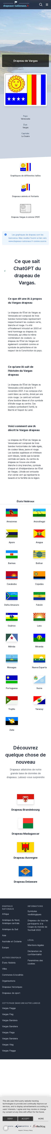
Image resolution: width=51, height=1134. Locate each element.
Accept (25, 1118)
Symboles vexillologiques (34, 913)
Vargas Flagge (9, 1008)
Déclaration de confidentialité (35, 953)
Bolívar (39, 563)
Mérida (11, 646)
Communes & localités (12, 974)
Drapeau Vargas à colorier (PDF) (25, 217)
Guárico (12, 625)
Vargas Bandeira (10, 1038)
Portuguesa (12, 688)
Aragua (39, 542)
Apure (12, 542)
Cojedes (39, 584)
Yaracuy (39, 709)
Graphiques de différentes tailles (25, 175)
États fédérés (9, 962)
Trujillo (11, 709)
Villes (4, 968)
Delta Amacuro (11, 605)
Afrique (5, 914)
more (41, 1118)
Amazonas (12, 521)
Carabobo (12, 584)
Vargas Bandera (9, 1020)
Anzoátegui (39, 521)
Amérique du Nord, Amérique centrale (11, 922)
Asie (4, 935)
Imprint (20, 1130)
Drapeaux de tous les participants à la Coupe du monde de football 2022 (38, 925)
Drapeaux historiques (12, 987)
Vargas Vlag (7, 1044)
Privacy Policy (28, 1130)
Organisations (8, 981)
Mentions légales (36, 945)
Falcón (39, 605)
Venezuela (25, 119)
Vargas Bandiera (10, 1026)
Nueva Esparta (39, 667)
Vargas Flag (7, 1014)
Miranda (39, 646)
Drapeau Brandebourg (25, 809)
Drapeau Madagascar (25, 833)
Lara (39, 625)
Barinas (11, 563)
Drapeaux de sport (11, 993)
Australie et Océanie (12, 941)
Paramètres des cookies (35, 962)
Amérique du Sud (10, 929)
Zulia (11, 730)
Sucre (39, 688)
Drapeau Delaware (25, 881)
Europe (5, 947)
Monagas (11, 667)
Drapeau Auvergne (26, 857)
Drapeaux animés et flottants (25, 196)
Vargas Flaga (8, 1032)
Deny (10, 1118)
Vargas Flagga (9, 1050)
